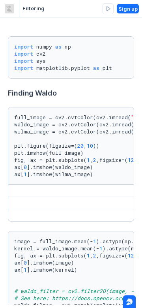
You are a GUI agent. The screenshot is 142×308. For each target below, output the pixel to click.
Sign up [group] (128, 9)
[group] (108, 8)
